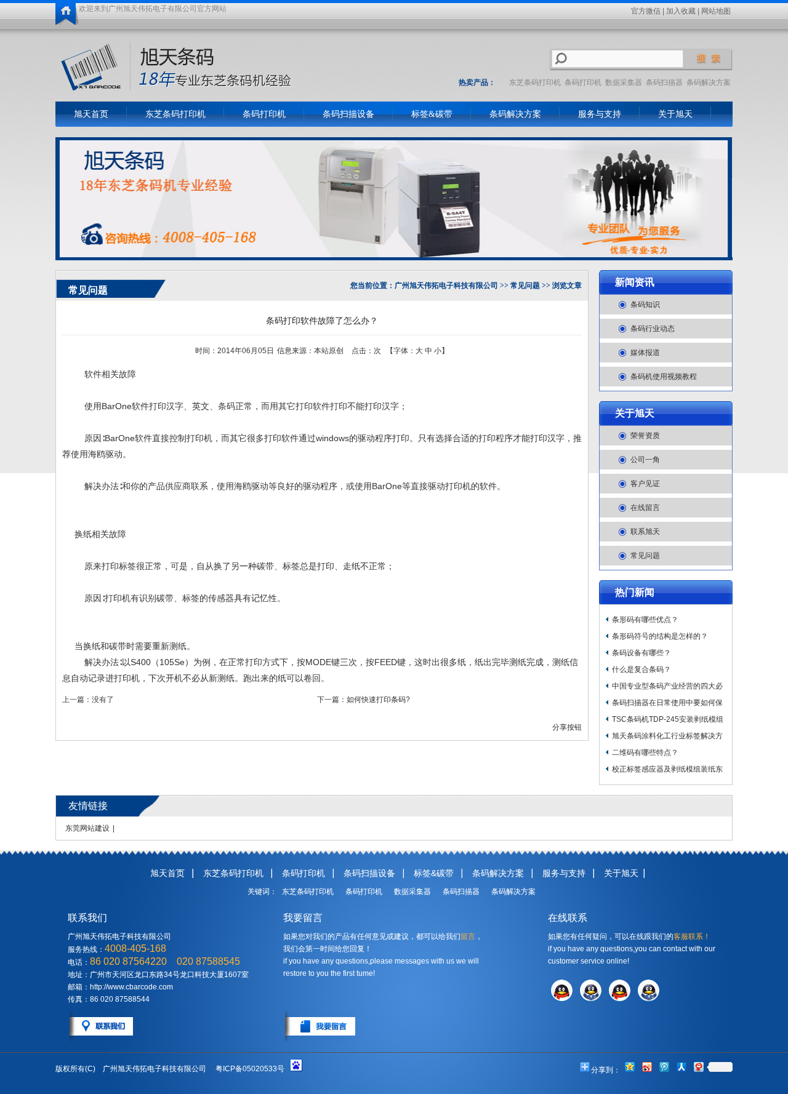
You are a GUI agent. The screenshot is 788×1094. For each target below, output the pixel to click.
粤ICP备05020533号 (249, 1068)
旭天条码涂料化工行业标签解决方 (667, 736)
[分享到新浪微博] (646, 1066)
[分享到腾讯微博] (663, 1066)
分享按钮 (567, 727)
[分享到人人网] (681, 1066)
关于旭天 (675, 114)
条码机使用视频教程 (663, 376)
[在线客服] (561, 999)
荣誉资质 (645, 435)
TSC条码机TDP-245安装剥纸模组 (667, 719)
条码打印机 (583, 82)
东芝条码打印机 (535, 82)
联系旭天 (645, 531)
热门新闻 (634, 592)
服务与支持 (599, 114)
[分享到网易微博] (698, 1066)
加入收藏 (681, 11)
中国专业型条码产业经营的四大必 (667, 686)
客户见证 (645, 483)
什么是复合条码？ (641, 669)
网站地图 (716, 11)
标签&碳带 (431, 114)
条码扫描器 (664, 82)
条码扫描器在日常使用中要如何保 (667, 702)
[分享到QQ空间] (629, 1066)
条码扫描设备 (348, 114)
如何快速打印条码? (378, 699)
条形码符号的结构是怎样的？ (660, 636)
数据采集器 (623, 82)
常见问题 (645, 555)
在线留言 (645, 507)
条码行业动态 (652, 328)
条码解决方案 (708, 82)
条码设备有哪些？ (641, 653)
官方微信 (646, 11)
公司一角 (645, 459)
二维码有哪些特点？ (645, 752)
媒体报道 (645, 352)
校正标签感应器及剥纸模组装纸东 (667, 769)
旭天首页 (91, 114)
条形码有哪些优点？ (645, 619)
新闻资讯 (634, 282)
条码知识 (645, 304)
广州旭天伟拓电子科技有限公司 (446, 285)
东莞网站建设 (87, 828)
